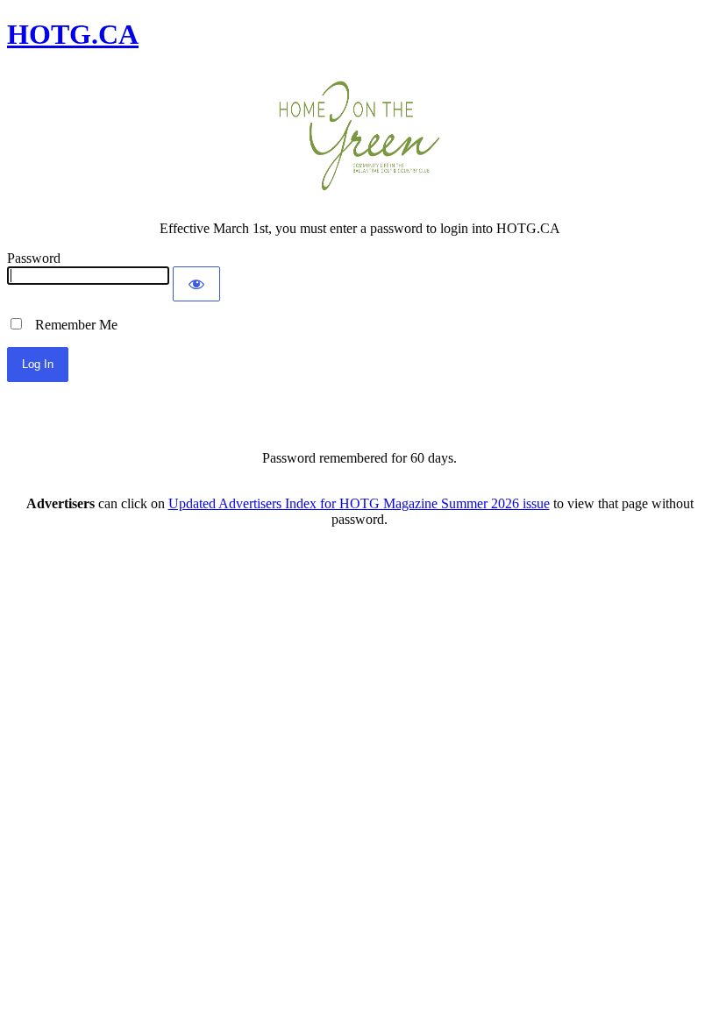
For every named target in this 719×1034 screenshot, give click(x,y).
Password (34, 258)
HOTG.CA (73, 34)
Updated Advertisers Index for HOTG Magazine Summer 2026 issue (359, 503)
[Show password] (196, 283)
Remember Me (71, 324)
